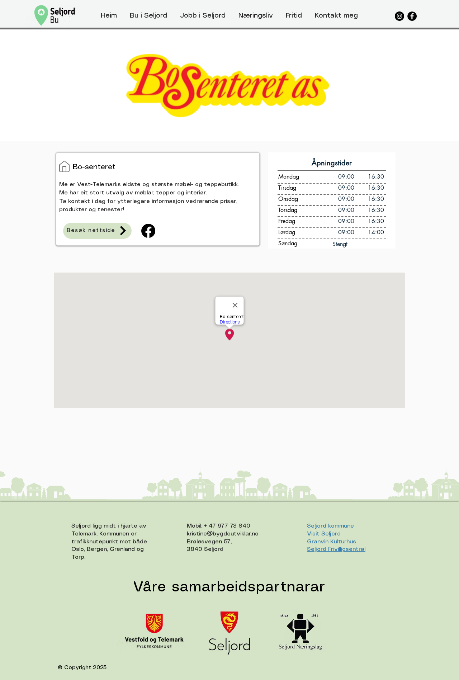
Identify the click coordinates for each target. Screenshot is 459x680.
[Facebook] (412, 16)
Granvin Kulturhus (331, 541)
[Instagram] (399, 16)
